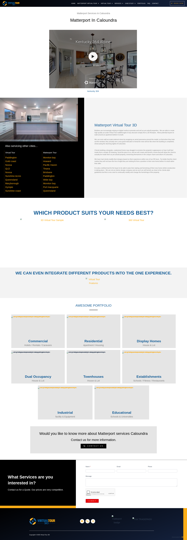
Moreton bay (49, 157)
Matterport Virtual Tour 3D (115, 125)
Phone (150, 466)
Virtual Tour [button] (106, 3)
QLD (7, 168)
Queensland (11, 179)
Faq (148, 3)
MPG (183, 537)
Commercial (38, 341)
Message (89, 476)
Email (118, 466)
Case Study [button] (129, 3)
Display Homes (149, 341)
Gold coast (10, 161)
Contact (155, 3)
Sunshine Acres (13, 176)
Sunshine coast (13, 191)
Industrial (65, 412)
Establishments (148, 376)
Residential (93, 341)
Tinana (46, 168)
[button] (88, 3)
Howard (47, 161)
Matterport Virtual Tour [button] (87, 3)
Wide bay (48, 179)
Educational (121, 412)
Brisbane (47, 172)
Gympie (9, 187)
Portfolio (141, 3)
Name (88, 466)
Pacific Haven (50, 165)
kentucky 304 (93, 91)
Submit (92, 501)
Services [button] (118, 3)
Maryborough (12, 183)
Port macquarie (50, 187)
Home (73, 3)
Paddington (11, 157)
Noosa (8, 165)
